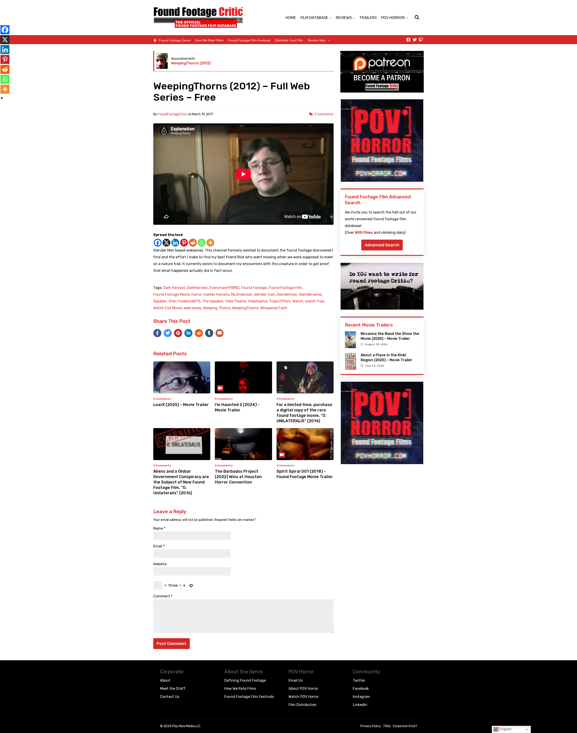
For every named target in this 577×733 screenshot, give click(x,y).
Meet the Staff (172, 688)
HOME (291, 17)
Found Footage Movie (171, 294)
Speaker (160, 301)
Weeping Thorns (216, 308)
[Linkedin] (175, 243)
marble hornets (216, 294)
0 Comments (324, 114)
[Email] (219, 333)
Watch (297, 301)
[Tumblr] (209, 333)
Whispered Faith (273, 308)
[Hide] (2, 98)
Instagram (361, 696)
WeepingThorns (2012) (191, 63)
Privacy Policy (370, 726)
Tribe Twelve (235, 301)
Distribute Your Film (289, 40)
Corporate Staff (405, 726)
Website (160, 564)
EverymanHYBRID (224, 288)
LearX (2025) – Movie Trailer (181, 404)
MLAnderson (241, 294)
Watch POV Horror (303, 696)
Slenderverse (310, 294)
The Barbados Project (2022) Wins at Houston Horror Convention (238, 477)
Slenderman (287, 294)
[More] (210, 243)
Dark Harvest (174, 288)
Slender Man (316, 40)
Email (159, 546)
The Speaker (212, 301)
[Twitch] (421, 40)
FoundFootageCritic (172, 114)
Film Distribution (302, 705)
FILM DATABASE (314, 17)
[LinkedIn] (188, 333)
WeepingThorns (245, 308)
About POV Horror (303, 688)
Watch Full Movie (167, 308)
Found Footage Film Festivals (249, 40)
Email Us (295, 680)
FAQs (387, 726)
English (505, 729)
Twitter (359, 680)
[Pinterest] (184, 243)
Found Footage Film (285, 288)
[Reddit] (193, 243)
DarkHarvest (197, 288)
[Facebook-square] (408, 40)
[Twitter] (415, 40)
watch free (314, 301)
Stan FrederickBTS (184, 301)
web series (192, 308)
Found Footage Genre (175, 40)
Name (159, 528)
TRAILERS (368, 17)
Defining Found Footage (245, 680)
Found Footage (254, 288)
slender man (264, 294)
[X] (166, 243)
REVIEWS (344, 17)
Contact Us (169, 696)
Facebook (361, 688)
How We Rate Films (209, 40)
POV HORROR (393, 17)
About (165, 680)
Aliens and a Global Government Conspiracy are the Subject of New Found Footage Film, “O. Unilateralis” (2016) (181, 482)
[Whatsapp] (202, 243)
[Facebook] (158, 243)
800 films (364, 232)
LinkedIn (360, 705)
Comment (162, 596)
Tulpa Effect (280, 301)
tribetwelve (257, 301)
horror (196, 294)
